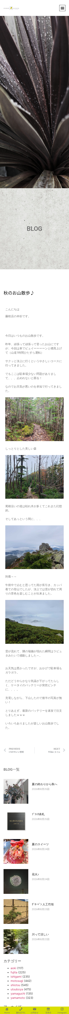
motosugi (17, 981)
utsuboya (17, 989)
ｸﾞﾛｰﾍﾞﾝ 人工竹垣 (43, 904)
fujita (14, 972)
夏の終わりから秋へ (46, 784)
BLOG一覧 (12, 769)
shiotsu (15, 985)
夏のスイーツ (40, 844)
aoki (13, 968)
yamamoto (18, 998)
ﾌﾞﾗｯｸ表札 (38, 814)
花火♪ (35, 874)
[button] (62, 8)
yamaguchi (18, 993)
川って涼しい (40, 934)
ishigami (16, 976)
